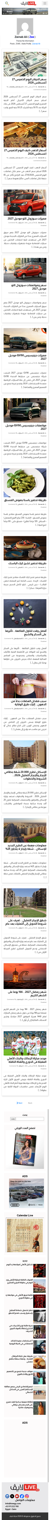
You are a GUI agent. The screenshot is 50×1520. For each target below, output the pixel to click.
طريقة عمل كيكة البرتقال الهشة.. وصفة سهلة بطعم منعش (21, 1359)
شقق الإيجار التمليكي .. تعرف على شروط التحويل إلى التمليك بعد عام (25, 922)
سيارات (20, 222)
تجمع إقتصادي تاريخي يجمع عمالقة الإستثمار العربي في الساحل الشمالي (18, 1389)
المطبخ (20, 504)
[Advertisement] (25, 1450)
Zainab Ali (36, 44)
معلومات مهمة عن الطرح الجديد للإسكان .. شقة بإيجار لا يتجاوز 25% (25, 847)
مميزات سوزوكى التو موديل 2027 (27, 218)
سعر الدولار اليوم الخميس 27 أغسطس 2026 (29, 81)
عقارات (20, 783)
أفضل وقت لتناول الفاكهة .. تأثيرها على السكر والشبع (25, 632)
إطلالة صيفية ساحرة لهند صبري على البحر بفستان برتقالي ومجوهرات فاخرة (19, 1405)
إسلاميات (19, 999)
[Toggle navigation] (45, 3)
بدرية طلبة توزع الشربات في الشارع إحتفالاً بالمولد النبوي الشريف (21, 1328)
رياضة (20, 1066)
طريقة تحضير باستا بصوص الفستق (25, 500)
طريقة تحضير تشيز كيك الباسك (27, 563)
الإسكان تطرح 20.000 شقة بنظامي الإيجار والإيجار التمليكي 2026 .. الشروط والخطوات (25, 775)
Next (20, 1103)
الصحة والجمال (18, 638)
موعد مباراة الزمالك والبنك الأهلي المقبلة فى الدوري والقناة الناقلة (26, 1060)
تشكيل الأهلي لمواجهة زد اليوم (19, 1264)
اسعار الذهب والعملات (15, 87)
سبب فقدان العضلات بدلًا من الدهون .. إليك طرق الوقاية (28, 702)
